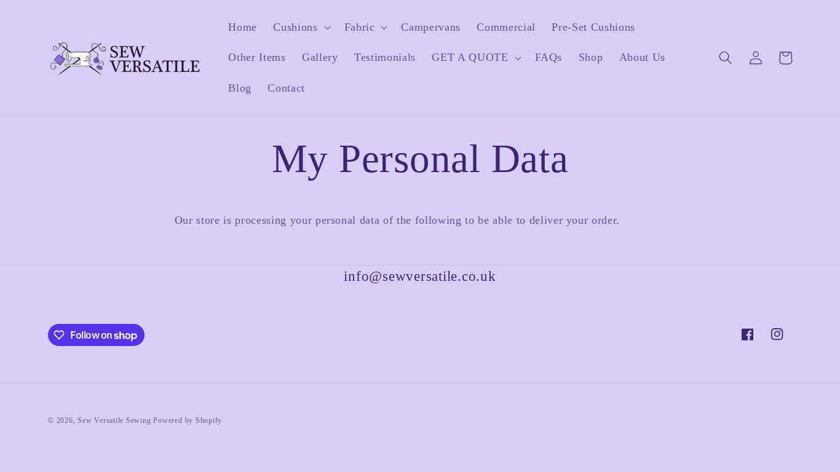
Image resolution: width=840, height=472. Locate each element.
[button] (300, 27)
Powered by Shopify (187, 420)
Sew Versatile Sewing (114, 420)
